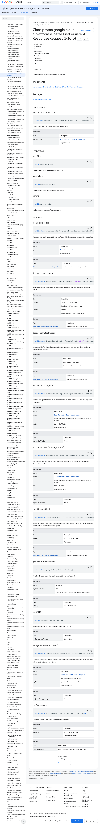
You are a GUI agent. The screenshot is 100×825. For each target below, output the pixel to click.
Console (69, 2)
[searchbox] (13, 18)
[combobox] (52, 2)
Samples (34, 12)
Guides (14, 12)
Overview (5, 12)
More (29, 2)
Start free (92, 8)
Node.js (29, 8)
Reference (24, 12)
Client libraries (42, 8)
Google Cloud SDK (14, 8)
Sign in (95, 2)
